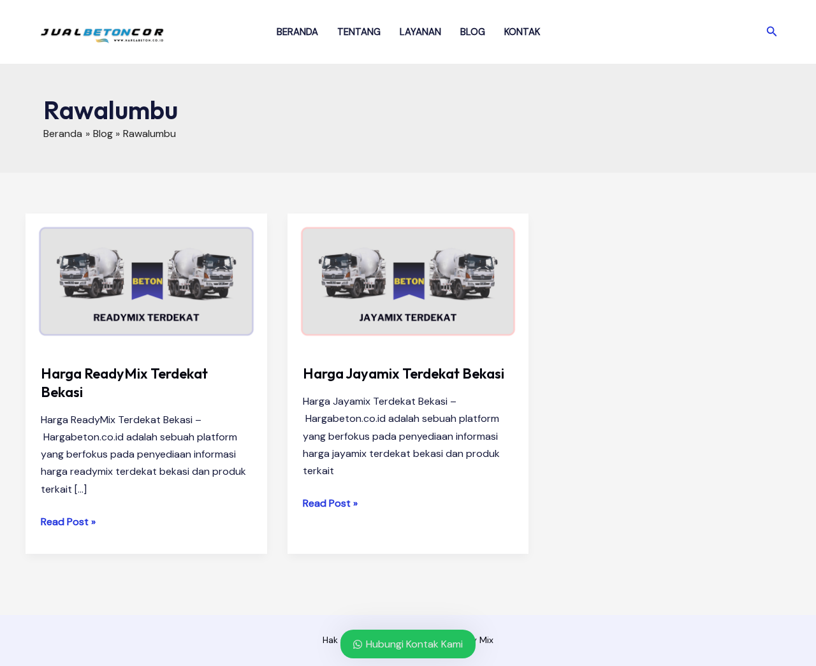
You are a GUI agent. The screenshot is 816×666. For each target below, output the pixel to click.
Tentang (359, 31)
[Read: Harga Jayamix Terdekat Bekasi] (408, 280)
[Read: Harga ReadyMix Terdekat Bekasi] (146, 280)
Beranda (297, 31)
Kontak (522, 31)
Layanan (420, 31)
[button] (772, 32)
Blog (472, 31)
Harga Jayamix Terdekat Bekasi (403, 373)
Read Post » (68, 522)
